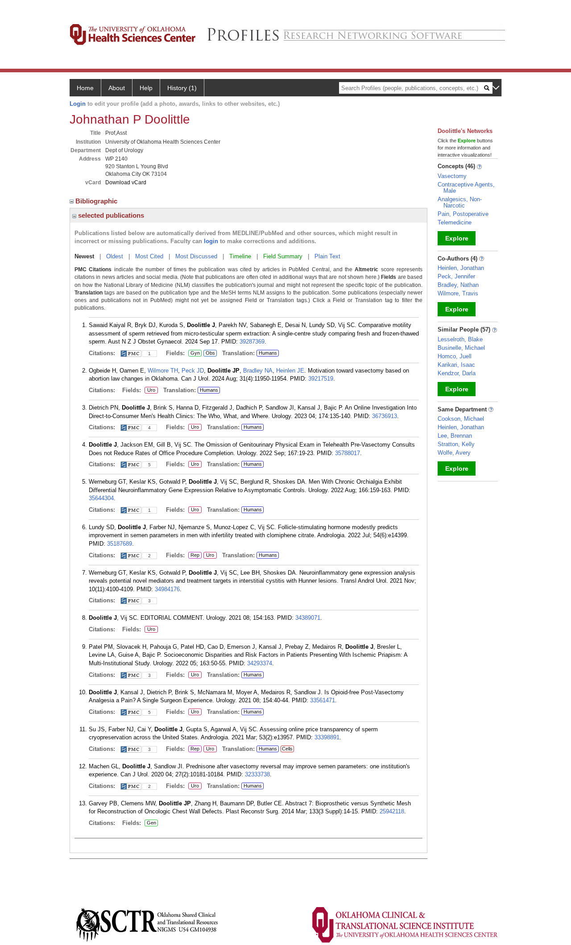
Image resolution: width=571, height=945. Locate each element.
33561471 (322, 700)
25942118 (392, 811)
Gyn (194, 353)
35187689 (119, 543)
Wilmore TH (163, 370)
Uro (150, 390)
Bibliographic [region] (97, 201)
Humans (268, 353)
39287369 (252, 341)
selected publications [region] (110, 215)
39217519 (320, 378)
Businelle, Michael (461, 347)
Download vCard (125, 182)
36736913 (384, 416)
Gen (150, 823)
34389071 (307, 617)
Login (78, 103)
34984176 (167, 589)
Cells (287, 748)
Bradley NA (258, 370)
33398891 (326, 737)
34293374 (259, 663)
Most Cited (149, 256)
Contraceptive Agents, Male (466, 187)
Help (146, 87)
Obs (209, 353)
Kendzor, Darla (457, 373)
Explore (456, 238)
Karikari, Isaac (456, 364)
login (211, 241)
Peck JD (193, 370)
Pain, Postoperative (463, 214)
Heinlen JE (290, 370)
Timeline (240, 256)
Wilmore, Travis (458, 293)
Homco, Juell (455, 356)
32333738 (257, 774)
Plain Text (327, 256)
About (116, 87)
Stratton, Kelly (456, 444)
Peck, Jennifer (456, 276)
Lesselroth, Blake (460, 339)
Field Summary (282, 256)
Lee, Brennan (455, 435)
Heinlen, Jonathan (461, 268)
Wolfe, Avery (454, 452)
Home (85, 87)
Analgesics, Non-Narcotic (460, 202)
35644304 (101, 498)
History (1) (182, 87)
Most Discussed (196, 256)
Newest (84, 256)
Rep (195, 555)
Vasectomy (452, 176)
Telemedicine (455, 222)
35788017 (347, 453)
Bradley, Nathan (458, 285)
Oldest (114, 256)
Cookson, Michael (461, 418)
